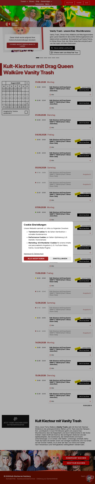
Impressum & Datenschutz (34, 254)
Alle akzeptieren (36, 259)
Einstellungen (60, 259)
